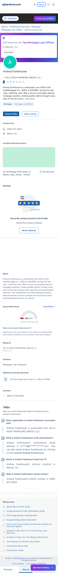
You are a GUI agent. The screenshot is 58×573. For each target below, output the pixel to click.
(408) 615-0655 (14, 129)
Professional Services (19, 26)
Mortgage (35, 26)
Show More (30, 99)
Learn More (8, 52)
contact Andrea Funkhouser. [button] (29, 452)
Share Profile (11, 114)
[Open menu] (53, 4)
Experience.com (24, 558)
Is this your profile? (45, 18)
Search (4, 26)
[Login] (34, 4)
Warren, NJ (12, 133)
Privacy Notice (18, 564)
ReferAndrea (30, 114)
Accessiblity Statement (36, 564)
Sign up (41, 5)
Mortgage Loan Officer (11, 30)
